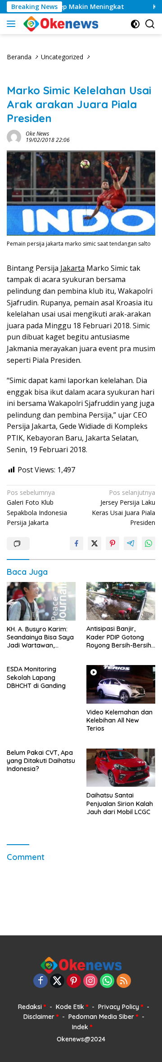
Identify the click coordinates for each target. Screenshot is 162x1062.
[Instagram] (90, 981)
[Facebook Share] (76, 543)
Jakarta (72, 268)
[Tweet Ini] (94, 543)
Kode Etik (70, 1007)
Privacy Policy (118, 1007)
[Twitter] (57, 981)
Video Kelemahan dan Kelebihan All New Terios (119, 720)
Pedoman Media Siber (101, 1017)
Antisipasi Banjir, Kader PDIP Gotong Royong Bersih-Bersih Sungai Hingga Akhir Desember (118, 637)
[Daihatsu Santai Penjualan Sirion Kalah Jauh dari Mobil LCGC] (120, 768)
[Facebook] (40, 981)
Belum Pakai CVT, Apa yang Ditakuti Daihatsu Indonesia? (41, 761)
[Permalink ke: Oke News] (14, 136)
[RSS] (124, 981)
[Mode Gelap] (135, 24)
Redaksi (30, 1007)
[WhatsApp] (107, 981)
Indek (80, 1027)
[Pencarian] (150, 24)
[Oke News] (59, 23)
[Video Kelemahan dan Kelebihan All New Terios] (120, 684)
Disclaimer (38, 1017)
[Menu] (13, 23)
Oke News (37, 133)
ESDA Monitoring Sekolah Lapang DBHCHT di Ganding (36, 677)
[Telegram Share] (130, 543)
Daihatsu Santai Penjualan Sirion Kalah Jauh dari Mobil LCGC (119, 803)
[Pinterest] (74, 981)
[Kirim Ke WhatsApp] (148, 543)
